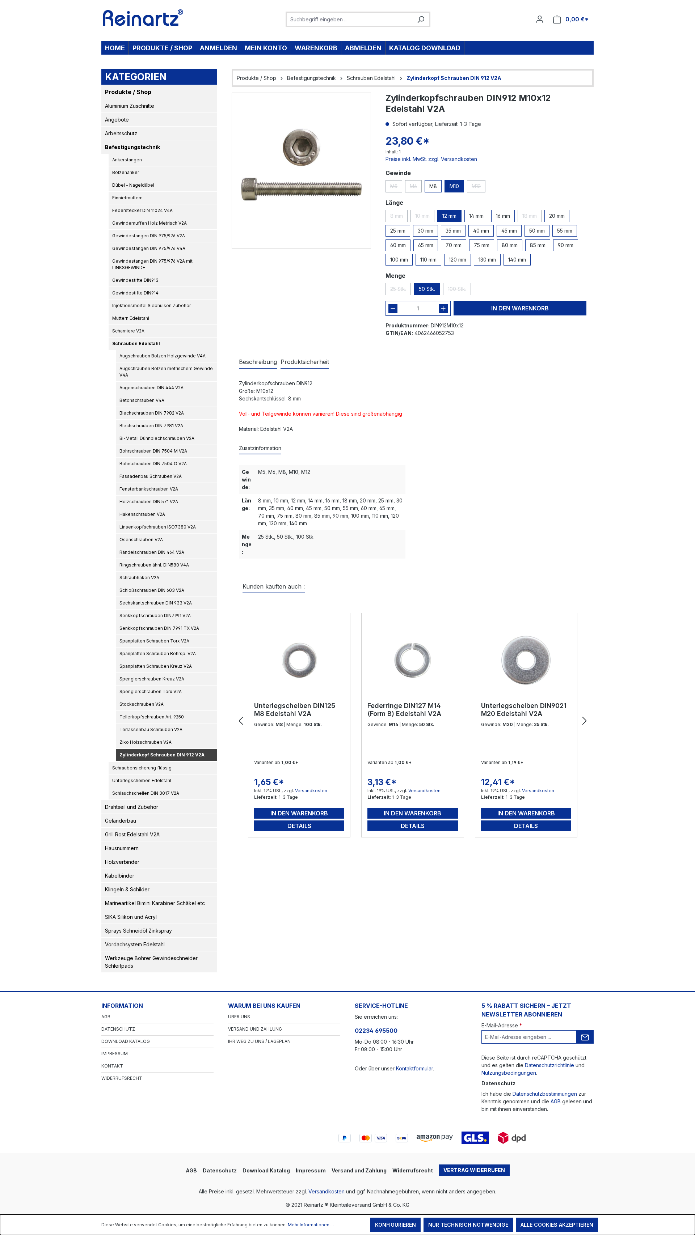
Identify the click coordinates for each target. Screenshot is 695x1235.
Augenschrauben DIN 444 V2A (151, 387)
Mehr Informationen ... (311, 1224)
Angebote (117, 119)
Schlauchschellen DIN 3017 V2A (145, 793)
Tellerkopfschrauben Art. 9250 (151, 717)
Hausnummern (122, 848)
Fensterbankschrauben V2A (148, 489)
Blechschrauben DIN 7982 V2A (151, 413)
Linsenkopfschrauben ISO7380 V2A (157, 527)
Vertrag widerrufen (474, 1170)
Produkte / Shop (128, 92)
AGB (105, 1016)
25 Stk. (400, 290)
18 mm (532, 217)
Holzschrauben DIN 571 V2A (148, 501)
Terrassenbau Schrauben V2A (150, 729)
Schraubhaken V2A (139, 577)
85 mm (538, 245)
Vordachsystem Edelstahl (135, 944)
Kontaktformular (414, 1068)
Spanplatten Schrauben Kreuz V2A (155, 666)
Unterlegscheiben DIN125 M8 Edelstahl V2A (294, 709)
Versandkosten (311, 790)
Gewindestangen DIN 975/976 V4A (148, 248)
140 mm (517, 259)
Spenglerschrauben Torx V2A (150, 691)
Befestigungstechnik (132, 147)
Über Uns (239, 1016)
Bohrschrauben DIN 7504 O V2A (153, 463)
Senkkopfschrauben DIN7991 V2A (155, 615)
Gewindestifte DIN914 (135, 293)
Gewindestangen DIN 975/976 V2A (148, 235)
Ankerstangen (127, 159)
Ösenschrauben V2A (141, 539)
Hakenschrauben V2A (142, 514)
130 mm (487, 259)
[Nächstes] (584, 721)
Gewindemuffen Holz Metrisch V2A (149, 223)
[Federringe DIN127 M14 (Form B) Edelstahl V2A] (412, 660)
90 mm (565, 245)
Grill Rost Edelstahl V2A (132, 834)
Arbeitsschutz (121, 133)
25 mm (397, 231)
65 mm (425, 245)
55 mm (564, 231)
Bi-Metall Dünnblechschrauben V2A (156, 438)
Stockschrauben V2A (141, 704)
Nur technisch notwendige (468, 1225)
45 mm (509, 231)
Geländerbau (120, 821)
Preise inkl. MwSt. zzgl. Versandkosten (431, 159)
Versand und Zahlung (255, 1029)
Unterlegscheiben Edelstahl (141, 780)
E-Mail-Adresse (501, 1025)
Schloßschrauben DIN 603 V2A (151, 590)
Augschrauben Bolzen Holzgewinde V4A (162, 355)
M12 (478, 187)
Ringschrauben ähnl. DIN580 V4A (154, 565)
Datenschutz (118, 1029)
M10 (454, 186)
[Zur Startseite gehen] (143, 18)
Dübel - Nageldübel (133, 185)
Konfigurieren (395, 1225)
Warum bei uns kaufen (264, 1005)
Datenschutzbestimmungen (545, 1094)
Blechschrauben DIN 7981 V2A (151, 425)
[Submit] (585, 1037)
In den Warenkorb (520, 308)
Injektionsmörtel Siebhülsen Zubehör (151, 305)
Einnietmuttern (127, 197)
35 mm (453, 231)
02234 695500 (376, 1030)
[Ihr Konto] (539, 19)
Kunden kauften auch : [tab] (274, 586)
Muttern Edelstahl (130, 318)
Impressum (114, 1053)
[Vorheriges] (240, 721)
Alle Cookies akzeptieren (557, 1225)
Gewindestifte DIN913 (135, 280)
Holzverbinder (122, 862)
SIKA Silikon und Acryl (131, 917)
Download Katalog (125, 1041)
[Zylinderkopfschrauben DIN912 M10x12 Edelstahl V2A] (301, 170)
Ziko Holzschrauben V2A (145, 742)
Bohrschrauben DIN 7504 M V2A (153, 451)
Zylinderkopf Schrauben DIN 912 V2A (162, 754)
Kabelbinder (119, 876)
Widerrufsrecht (121, 1078)
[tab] (258, 362)
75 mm (481, 245)
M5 (396, 187)
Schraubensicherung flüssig (142, 768)
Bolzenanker (125, 172)
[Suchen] (420, 19)
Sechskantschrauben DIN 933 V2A (155, 603)
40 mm (481, 231)
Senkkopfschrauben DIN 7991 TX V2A (159, 628)
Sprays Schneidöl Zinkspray (138, 931)
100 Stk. (459, 290)
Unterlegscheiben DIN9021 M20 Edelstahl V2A (523, 709)
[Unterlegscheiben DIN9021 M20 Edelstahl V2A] (526, 660)
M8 (433, 186)
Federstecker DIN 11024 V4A (142, 210)
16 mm (503, 216)
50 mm (537, 231)
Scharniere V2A (128, 331)
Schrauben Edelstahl (136, 343)
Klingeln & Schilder (127, 889)
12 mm (449, 216)
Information (122, 1005)
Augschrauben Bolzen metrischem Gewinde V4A (166, 372)
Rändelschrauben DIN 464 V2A (151, 552)
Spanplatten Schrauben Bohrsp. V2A (157, 653)
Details (299, 825)
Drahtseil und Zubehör (131, 807)
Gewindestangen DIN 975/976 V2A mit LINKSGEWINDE (152, 264)
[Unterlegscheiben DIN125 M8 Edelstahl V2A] (299, 660)
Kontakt (112, 1066)
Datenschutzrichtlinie (549, 1065)
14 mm (476, 216)
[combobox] (350, 19)
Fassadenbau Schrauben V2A (150, 476)
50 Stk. (427, 289)
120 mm (457, 259)
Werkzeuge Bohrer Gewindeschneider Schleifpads (151, 962)
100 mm (399, 259)
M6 (416, 187)
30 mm (425, 231)
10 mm (424, 217)
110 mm (428, 259)
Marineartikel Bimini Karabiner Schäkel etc (155, 903)
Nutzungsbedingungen (508, 1073)
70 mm (454, 245)
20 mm (557, 216)
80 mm (510, 245)
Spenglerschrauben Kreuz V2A (151, 679)
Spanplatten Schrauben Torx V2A (154, 641)
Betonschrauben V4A (141, 400)
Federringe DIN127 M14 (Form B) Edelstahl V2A (404, 709)
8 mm (399, 217)
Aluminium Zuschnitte (129, 106)
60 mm (398, 245)
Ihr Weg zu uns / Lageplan (259, 1041)
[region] (301, 171)
